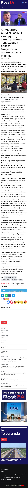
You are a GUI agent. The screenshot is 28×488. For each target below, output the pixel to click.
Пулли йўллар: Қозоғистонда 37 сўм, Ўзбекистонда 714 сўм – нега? (11, 460)
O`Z (26, 2)
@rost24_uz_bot (5, 283)
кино (20, 279)
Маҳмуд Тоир (5, 279)
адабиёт (14, 279)
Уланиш (4, 439)
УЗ (24, 2)
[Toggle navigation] (2, 8)
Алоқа (2, 471)
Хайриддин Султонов (10, 277)
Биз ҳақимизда (5, 469)
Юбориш (4, 322)
